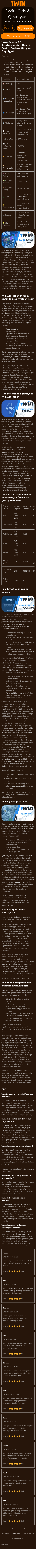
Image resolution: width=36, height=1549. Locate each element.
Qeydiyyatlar (25, 28)
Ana (6, 1529)
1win (12, 1529)
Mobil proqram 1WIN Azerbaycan (19, 72)
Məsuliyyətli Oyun (29, 1533)
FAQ (7, 74)
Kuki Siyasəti (5, 1533)
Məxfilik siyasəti (16, 1533)
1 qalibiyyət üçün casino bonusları (19, 69)
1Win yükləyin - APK (18, 36)
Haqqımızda (27, 1529)
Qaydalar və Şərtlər (18, 1538)
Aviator (18, 1529)
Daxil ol (8, 28)
